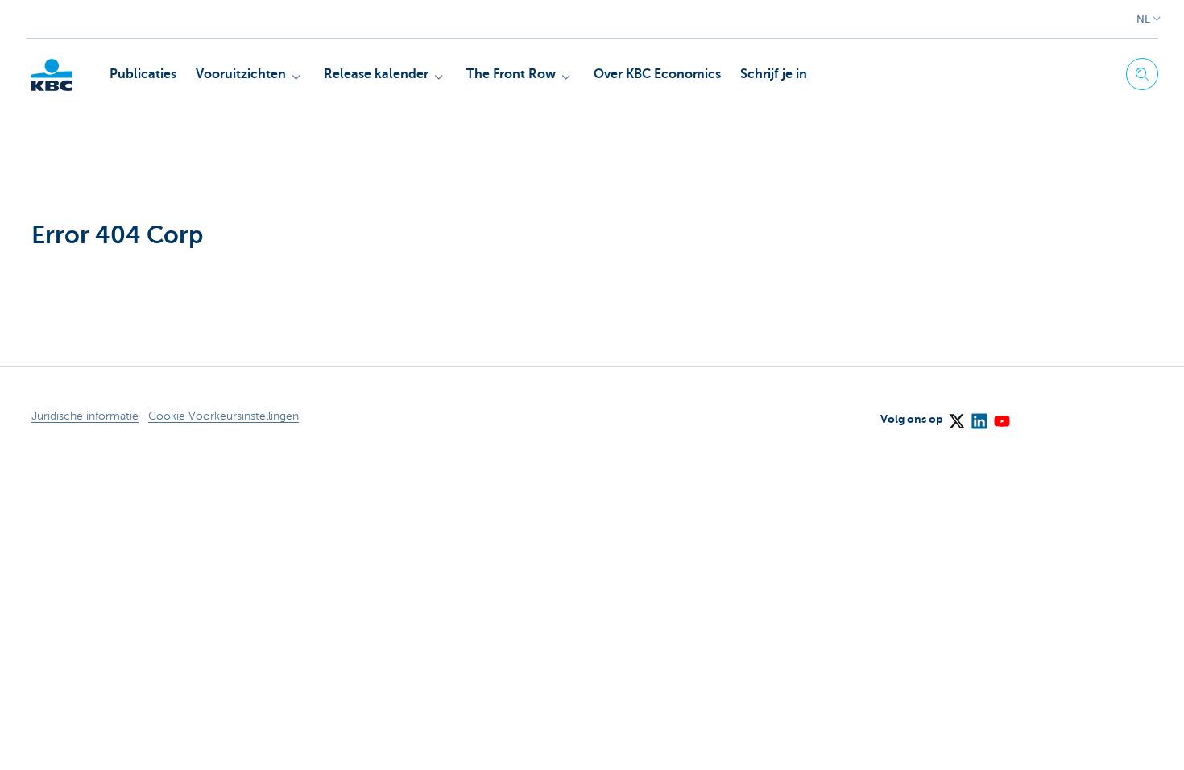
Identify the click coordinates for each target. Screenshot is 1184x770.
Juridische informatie (85, 416)
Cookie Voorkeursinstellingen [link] (223, 416)
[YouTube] (1001, 415)
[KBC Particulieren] (51, 75)
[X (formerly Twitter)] (956, 415)
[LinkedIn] (978, 415)
